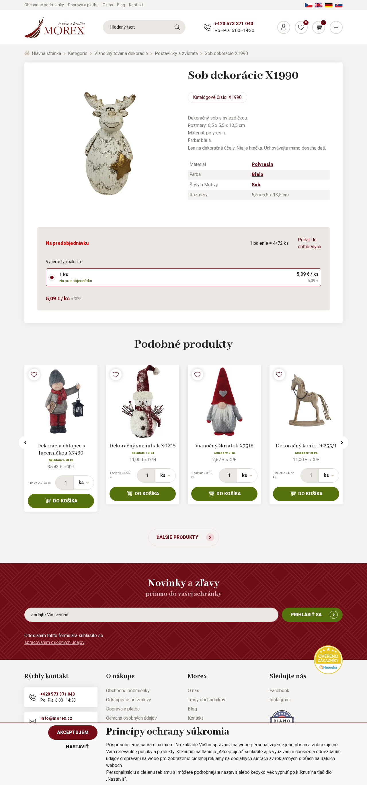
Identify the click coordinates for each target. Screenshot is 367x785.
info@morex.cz (56, 718)
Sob (256, 184)
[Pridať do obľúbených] (34, 374)
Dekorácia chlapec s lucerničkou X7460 (61, 450)
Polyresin (262, 164)
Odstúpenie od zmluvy (128, 699)
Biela (257, 174)
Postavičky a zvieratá (176, 53)
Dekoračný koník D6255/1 (306, 446)
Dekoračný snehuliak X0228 (143, 446)
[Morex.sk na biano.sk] (282, 720)
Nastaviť (77, 746)
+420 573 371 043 (233, 23)
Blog (121, 5)
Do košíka (65, 501)
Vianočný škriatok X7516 (224, 446)
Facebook (279, 690)
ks (81, 482)
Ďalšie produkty (177, 537)
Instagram (280, 699)
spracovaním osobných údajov (54, 642)
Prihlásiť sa (306, 614)
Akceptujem (73, 732)
